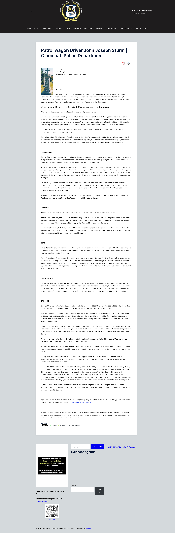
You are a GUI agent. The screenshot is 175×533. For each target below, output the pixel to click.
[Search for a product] (31, 12)
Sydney (88, 528)
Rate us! (52, 519)
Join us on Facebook (121, 447)
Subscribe (98, 447)
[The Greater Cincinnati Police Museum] (71, 12)
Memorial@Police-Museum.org (79, 402)
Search (73, 485)
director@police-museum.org (144, 10)
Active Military (112, 28)
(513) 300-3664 (140, 13)
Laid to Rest (88, 28)
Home (29, 28)
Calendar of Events (141, 28)
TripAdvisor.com (42, 501)
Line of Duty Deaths (74, 28)
